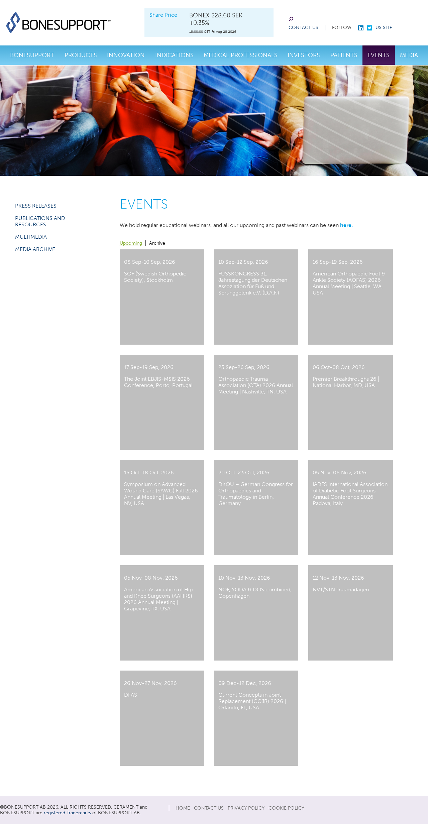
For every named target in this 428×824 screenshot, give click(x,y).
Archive (157, 243)
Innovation (126, 55)
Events (378, 55)
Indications (174, 55)
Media (409, 55)
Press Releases (36, 206)
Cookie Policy (286, 808)
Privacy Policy (246, 808)
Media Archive (35, 249)
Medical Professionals (241, 55)
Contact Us (303, 27)
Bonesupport (32, 55)
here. (346, 225)
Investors (304, 55)
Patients (343, 55)
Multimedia (31, 237)
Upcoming (131, 243)
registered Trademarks (67, 813)
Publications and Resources (40, 221)
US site (384, 27)
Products (81, 55)
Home (183, 808)
